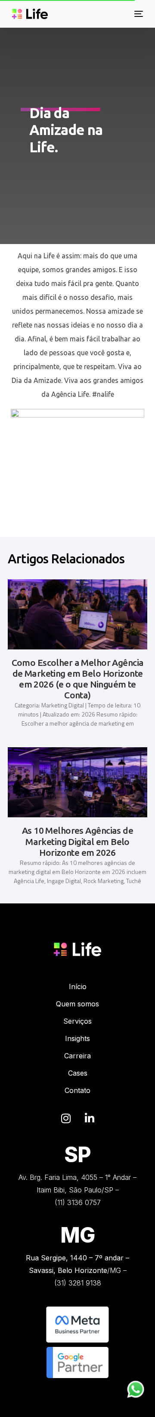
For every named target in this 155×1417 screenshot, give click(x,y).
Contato (77, 1090)
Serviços (77, 1021)
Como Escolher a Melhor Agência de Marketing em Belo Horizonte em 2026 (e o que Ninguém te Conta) (78, 678)
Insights (77, 1038)
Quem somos (77, 1003)
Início (78, 986)
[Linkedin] (89, 1118)
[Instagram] (66, 1118)
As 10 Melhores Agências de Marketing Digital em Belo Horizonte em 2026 (77, 841)
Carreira (77, 1055)
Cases (77, 1073)
